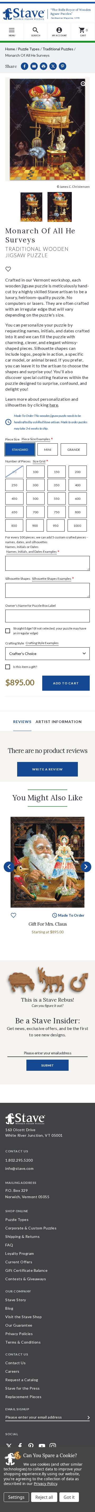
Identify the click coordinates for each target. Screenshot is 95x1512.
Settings (16, 1497)
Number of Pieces (26, 461)
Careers (12, 1371)
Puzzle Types (29, 49)
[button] (36, 32)
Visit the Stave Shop (23, 1316)
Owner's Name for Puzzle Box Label (30, 606)
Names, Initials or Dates (46, 544)
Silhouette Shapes (39, 578)
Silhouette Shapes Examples (51, 579)
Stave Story (15, 1299)
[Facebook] (24, 66)
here (54, 404)
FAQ (9, 1245)
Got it (69, 1497)
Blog (9, 1308)
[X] (53, 66)
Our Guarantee (18, 1325)
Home (10, 49)
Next (86, 867)
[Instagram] (52, 1446)
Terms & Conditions (23, 1342)
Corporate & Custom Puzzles (30, 1228)
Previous (9, 867)
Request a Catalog (21, 1379)
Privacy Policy (45, 1483)
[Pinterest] (62, 66)
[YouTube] (42, 1446)
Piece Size (29, 439)
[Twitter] (9, 1446)
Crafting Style (32, 643)
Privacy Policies (19, 1333)
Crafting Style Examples (42, 643)
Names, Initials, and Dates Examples (31, 552)
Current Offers (18, 1262)
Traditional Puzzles (57, 49)
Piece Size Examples (36, 439)
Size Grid (39, 461)
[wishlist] (8, 268)
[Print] (43, 66)
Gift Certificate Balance (26, 1270)
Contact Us (15, 1363)
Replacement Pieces (23, 1396)
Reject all (44, 1497)
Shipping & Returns (22, 1236)
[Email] (34, 66)
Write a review (47, 769)
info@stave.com (19, 1168)
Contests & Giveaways (25, 1279)
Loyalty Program (19, 1253)
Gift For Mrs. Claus (47, 924)
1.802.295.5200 (19, 1160)
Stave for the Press (22, 1388)
